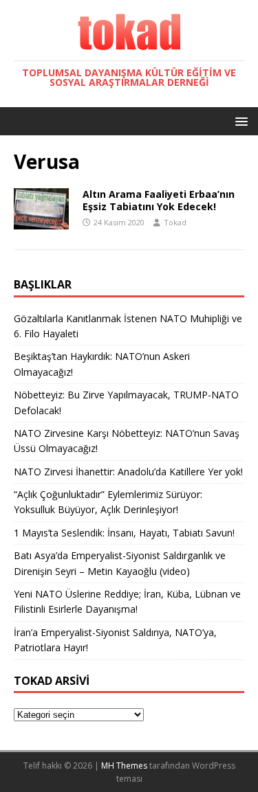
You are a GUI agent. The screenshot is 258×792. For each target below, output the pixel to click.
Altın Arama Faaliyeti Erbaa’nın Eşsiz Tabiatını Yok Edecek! (159, 200)
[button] (239, 121)
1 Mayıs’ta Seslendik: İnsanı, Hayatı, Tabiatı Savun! (124, 532)
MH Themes (124, 765)
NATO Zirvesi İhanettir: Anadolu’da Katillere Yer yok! (128, 471)
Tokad (175, 222)
